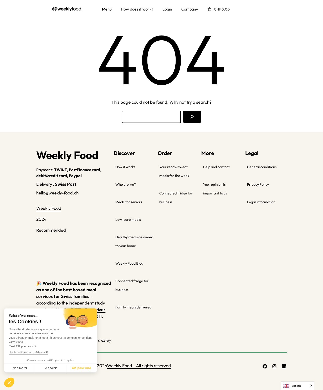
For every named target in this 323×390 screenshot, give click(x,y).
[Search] (192, 117)
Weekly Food (48, 208)
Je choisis (50, 368)
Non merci (20, 368)
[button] (9, 382)
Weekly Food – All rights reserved (139, 365)
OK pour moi (81, 368)
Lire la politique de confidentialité (28, 352)
